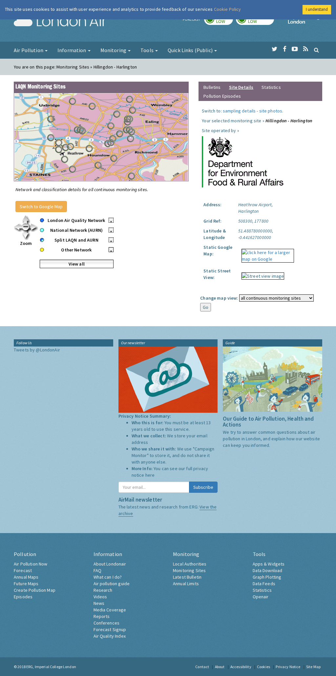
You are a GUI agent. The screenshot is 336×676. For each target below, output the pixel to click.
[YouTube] (295, 49)
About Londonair (110, 564)
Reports (102, 616)
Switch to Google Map (41, 206)
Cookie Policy (227, 9)
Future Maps (26, 584)
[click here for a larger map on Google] (266, 253)
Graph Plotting (267, 577)
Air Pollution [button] (29, 50)
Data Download (268, 570)
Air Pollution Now (30, 564)
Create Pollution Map (34, 590)
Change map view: (219, 298)
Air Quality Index (110, 636)
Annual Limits (186, 584)
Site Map (313, 666)
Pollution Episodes (222, 96)
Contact (202, 666)
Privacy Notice (288, 666)
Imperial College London (305, 22)
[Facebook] (284, 49)
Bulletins (211, 87)
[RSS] (306, 49)
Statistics (271, 87)
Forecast (23, 570)
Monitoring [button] (114, 50)
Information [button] (72, 50)
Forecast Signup (110, 629)
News (99, 603)
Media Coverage (110, 610)
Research (103, 590)
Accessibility (240, 666)
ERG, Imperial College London (51, 666)
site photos (271, 111)
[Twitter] (274, 49)
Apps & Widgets (269, 564)
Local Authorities (189, 564)
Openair (261, 597)
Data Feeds (264, 584)
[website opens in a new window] (243, 161)
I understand (317, 9)
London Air (60, 22)
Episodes (23, 597)
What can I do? (108, 577)
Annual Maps (26, 577)
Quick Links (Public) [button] (191, 50)
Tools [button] (147, 50)
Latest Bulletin (187, 577)
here (150, 475)
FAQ (97, 570)
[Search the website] (316, 50)
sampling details (239, 111)
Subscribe (203, 487)
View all (77, 264)
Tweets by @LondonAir (37, 350)
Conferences (107, 623)
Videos (100, 597)
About (220, 666)
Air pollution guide (112, 584)
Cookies (263, 666)
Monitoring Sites (189, 570)
